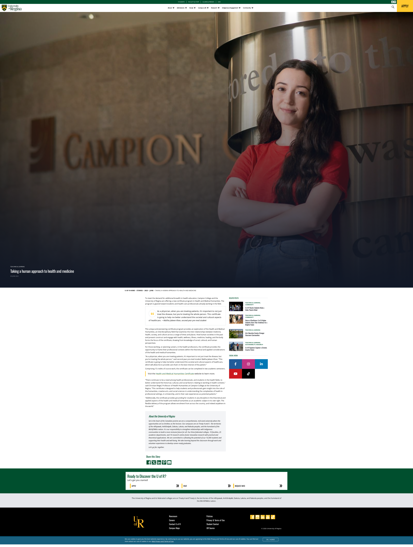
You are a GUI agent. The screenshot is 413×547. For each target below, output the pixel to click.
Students (181, 2)
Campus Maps (174, 528)
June (151, 290)
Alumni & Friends (208, 2)
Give (219, 2)
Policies (209, 516)
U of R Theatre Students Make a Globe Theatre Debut (254, 308)
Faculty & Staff (193, 2)
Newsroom (173, 516)
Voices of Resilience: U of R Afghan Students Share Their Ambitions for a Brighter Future (256, 322)
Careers (172, 520)
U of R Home (130, 290)
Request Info (240, 485)
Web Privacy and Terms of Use (163, 541)
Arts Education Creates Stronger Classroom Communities (254, 334)
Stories (140, 290)
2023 (146, 290)
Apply (134, 485)
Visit (185, 485)
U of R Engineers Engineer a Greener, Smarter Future (256, 348)
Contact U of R (175, 524)
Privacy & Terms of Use (215, 520)
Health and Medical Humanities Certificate (175, 373)
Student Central (212, 524)
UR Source (210, 528)
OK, (270, 539)
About (170, 8)
